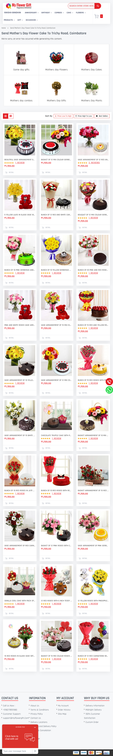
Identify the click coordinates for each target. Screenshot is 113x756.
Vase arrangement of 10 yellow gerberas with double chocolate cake (19, 380)
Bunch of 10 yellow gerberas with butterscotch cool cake (56, 270)
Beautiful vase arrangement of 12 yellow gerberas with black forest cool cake (19, 159)
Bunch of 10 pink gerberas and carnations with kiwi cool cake (19, 270)
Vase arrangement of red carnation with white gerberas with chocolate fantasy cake (19, 545)
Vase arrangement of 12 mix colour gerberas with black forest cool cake (56, 380)
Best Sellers (103, 116)
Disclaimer (35, 738)
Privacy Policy (36, 713)
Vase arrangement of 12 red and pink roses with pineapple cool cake (93, 159)
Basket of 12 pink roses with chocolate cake (56, 545)
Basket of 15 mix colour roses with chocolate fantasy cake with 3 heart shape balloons (56, 656)
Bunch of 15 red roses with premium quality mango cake (93, 380)
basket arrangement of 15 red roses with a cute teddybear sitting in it (93, 490)
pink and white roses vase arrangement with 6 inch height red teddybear (19, 325)
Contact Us (35, 718)
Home (3, 28)
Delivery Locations (38, 722)
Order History (64, 709)
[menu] (46, 16)
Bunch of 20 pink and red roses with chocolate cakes (93, 270)
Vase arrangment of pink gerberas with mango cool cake (93, 545)
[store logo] (18, 6)
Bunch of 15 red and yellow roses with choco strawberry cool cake (93, 325)
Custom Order (92, 722)
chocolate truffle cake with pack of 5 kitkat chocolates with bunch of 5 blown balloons (56, 435)
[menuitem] (12, 12)
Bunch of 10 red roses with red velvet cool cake (56, 490)
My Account (63, 705)
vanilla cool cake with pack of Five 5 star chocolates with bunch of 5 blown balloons (19, 600)
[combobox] (84, 6)
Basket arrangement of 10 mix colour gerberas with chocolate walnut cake (93, 435)
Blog (32, 742)
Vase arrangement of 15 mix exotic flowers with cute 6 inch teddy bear (56, 325)
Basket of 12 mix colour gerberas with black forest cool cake (56, 159)
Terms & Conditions (39, 709)
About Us (34, 705)
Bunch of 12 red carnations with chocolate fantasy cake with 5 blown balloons (93, 656)
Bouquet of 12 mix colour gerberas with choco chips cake (93, 214)
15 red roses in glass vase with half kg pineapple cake (19, 656)
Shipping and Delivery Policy (43, 726)
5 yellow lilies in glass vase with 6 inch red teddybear (19, 214)
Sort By (48, 116)
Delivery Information (94, 705)
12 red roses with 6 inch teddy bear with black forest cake (56, 600)
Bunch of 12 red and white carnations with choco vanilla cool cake (56, 214)
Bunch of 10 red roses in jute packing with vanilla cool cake (19, 490)
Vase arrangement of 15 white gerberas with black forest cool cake (19, 435)
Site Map (62, 713)
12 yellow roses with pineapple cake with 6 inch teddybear (93, 600)
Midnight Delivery (93, 709)
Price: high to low (84, 116)
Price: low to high (64, 116)
